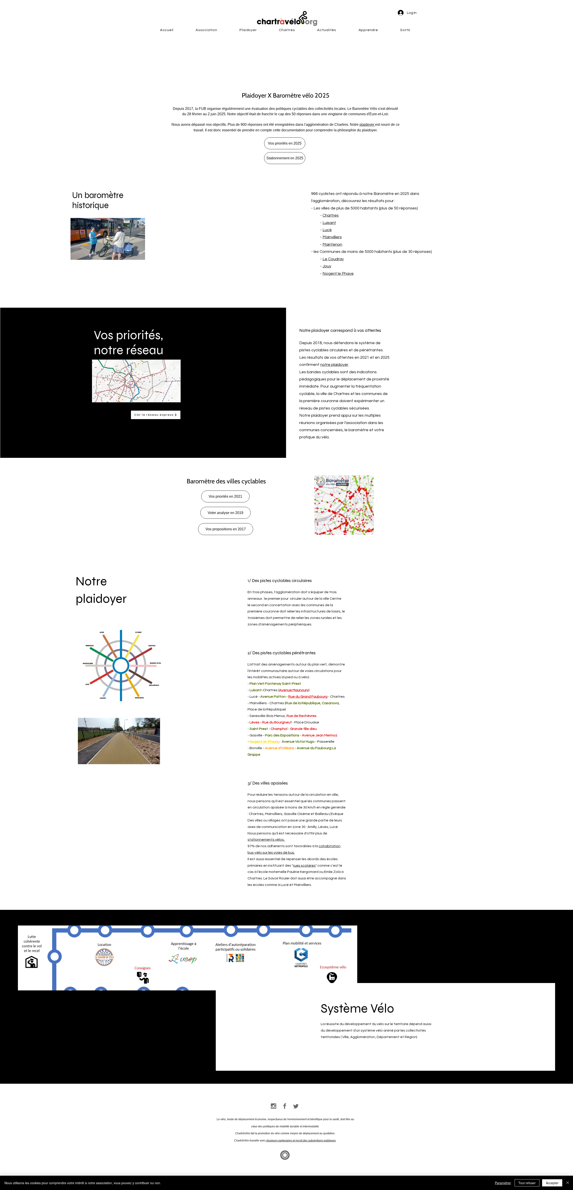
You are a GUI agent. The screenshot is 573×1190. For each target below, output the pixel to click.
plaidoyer (367, 124)
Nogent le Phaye (338, 273)
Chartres (331, 215)
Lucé (327, 230)
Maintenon (332, 244)
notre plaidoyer (334, 365)
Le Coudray (333, 259)
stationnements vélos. (266, 839)
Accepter (552, 1183)
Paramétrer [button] (503, 1183)
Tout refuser (527, 1183)
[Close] (567, 1182)
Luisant (329, 223)
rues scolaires (304, 865)
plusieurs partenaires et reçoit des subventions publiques (301, 1140)
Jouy (327, 266)
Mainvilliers (332, 237)
